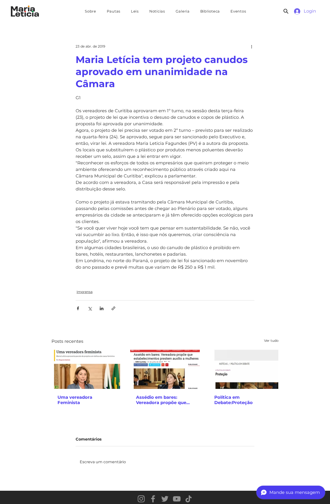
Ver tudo (271, 340)
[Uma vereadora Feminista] (87, 369)
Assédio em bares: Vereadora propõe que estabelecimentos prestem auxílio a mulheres (161, 400)
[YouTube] (176, 499)
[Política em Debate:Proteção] (243, 369)
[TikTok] (188, 499)
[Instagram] (141, 499)
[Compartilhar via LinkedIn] (101, 308)
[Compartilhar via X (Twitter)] (89, 308)
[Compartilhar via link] (113, 308)
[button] (113, 11)
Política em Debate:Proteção (233, 400)
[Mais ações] (251, 46)
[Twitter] (165, 499)
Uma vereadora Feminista (74, 400)
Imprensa (85, 292)
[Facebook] (153, 499)
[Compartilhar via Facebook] (78, 308)
